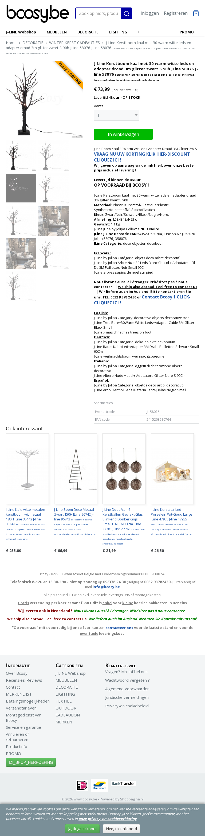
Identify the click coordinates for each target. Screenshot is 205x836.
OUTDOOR (66, 708)
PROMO (187, 31)
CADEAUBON (68, 715)
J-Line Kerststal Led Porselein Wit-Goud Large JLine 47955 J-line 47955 (171, 521)
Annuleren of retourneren (17, 736)
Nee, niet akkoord (121, 828)
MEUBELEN (57, 31)
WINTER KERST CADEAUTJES (74, 42)
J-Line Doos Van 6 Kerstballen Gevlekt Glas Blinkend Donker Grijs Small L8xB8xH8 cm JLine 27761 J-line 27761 (123, 526)
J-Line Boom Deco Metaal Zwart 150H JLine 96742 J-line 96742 (75, 521)
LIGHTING (118, 31)
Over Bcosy (16, 673)
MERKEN (64, 721)
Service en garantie (23, 727)
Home (11, 42)
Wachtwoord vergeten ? (127, 680)
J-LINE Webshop (21, 31)
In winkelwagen (123, 134)
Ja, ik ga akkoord (82, 828)
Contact (13, 687)
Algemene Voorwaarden (127, 688)
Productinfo (16, 746)
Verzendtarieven (21, 708)
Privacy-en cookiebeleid (127, 705)
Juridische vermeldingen (127, 697)
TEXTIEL (64, 701)
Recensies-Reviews (24, 680)
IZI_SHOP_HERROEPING (31, 762)
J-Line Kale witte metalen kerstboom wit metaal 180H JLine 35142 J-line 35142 (26, 523)
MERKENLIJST (19, 694)
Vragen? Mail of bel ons (126, 671)
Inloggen (150, 13)
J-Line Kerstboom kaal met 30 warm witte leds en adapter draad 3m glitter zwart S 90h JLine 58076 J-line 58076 (101, 47)
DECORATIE (87, 31)
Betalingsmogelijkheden (28, 701)
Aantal (99, 105)
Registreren (176, 13)
